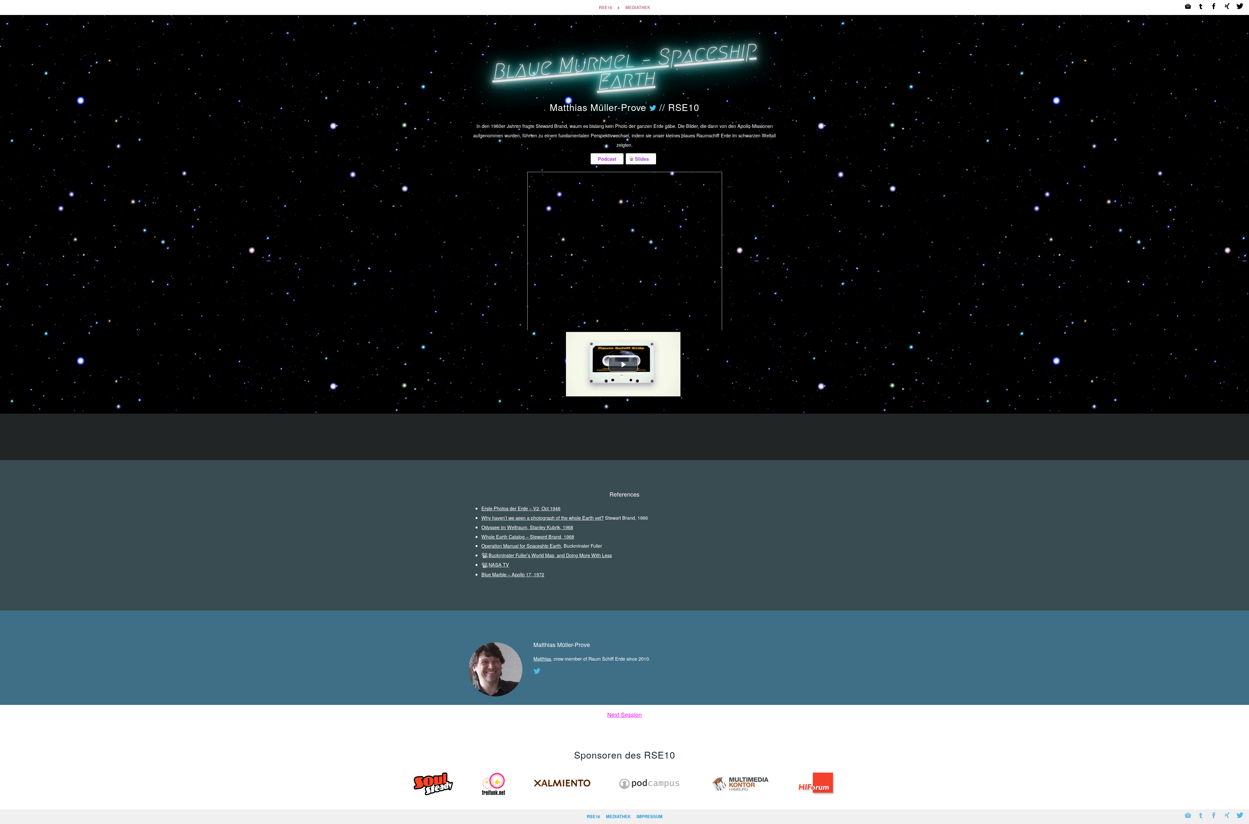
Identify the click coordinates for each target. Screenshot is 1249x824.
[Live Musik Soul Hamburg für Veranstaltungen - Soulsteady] (433, 797)
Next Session (624, 714)
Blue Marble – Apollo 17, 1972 (512, 574)
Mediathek (637, 7)
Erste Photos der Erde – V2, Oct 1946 (520, 508)
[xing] (1226, 7)
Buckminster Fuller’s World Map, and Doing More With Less (550, 555)
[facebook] (1213, 7)
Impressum (650, 816)
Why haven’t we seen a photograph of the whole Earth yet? (542, 517)
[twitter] (1239, 7)
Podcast (607, 159)
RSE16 (605, 7)
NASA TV (499, 564)
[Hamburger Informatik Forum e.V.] (816, 797)
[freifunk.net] (493, 797)
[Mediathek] (1187, 7)
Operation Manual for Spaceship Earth (521, 545)
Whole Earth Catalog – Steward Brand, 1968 (527, 536)
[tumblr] (1200, 7)
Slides (642, 159)
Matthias (542, 658)
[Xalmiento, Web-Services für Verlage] (562, 797)
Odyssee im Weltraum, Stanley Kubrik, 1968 (527, 527)
